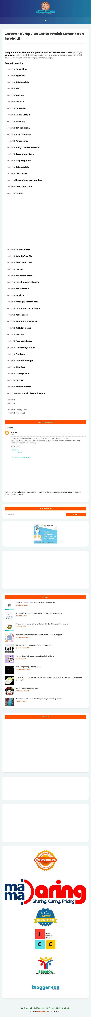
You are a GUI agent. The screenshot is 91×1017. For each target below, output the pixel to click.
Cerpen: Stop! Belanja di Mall (27, 688)
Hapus (18, 446)
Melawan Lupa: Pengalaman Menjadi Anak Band (34, 645)
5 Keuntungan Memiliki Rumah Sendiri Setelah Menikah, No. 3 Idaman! (42, 624)
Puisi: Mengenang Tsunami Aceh (28, 667)
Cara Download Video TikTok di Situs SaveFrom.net (35, 602)
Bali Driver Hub (26, 1008)
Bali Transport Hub (53, 1008)
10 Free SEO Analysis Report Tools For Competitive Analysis (39, 613)
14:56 (12, 435)
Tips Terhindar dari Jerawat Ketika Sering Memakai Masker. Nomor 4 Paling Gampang (49, 677)
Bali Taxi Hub (39, 1008)
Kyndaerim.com (42, 1011)
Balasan (15, 450)
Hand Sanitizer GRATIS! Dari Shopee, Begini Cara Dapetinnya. (39, 699)
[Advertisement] (45, 221)
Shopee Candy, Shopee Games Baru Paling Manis (35, 656)
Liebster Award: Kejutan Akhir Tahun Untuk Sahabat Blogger (39, 635)
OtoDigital (66, 1008)
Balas (13, 446)
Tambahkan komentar (21, 457)
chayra (14, 432)
